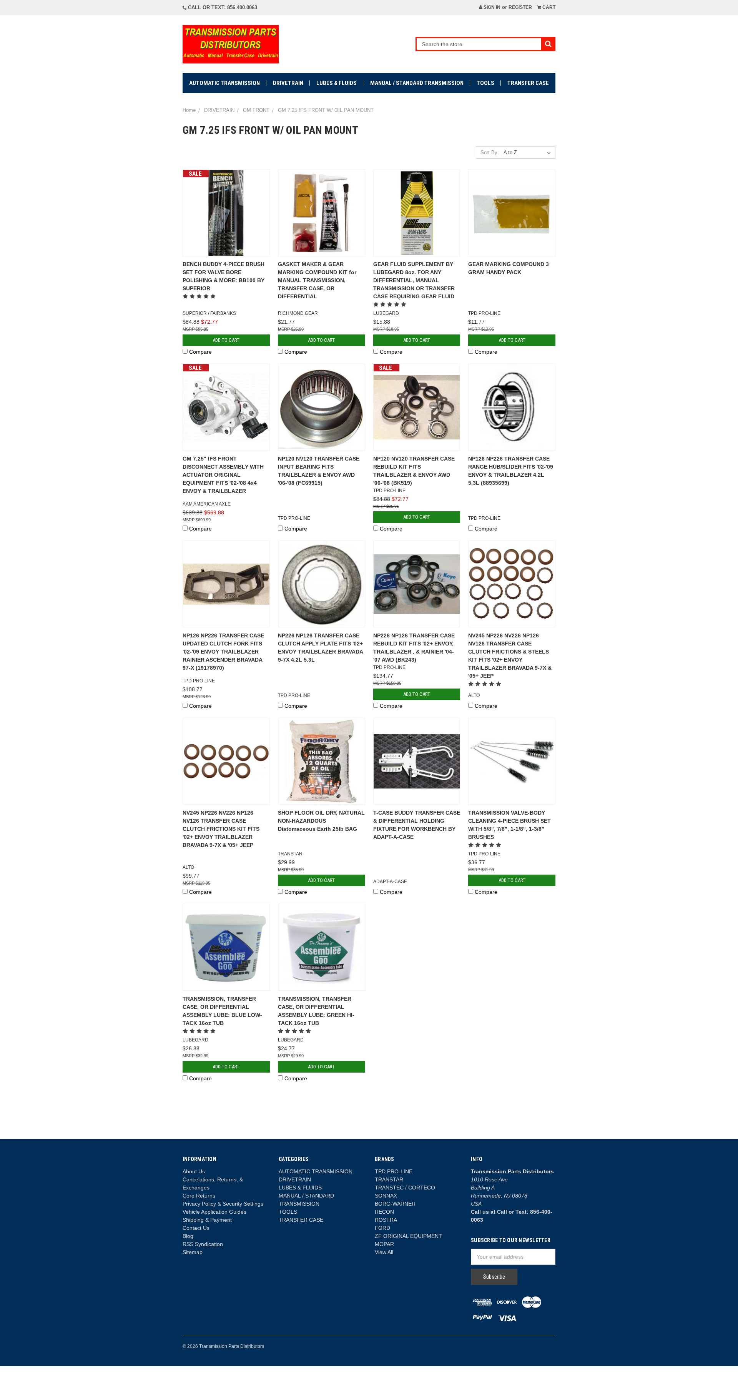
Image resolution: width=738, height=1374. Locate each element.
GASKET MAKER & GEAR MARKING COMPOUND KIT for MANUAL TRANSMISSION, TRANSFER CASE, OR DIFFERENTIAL (317, 280)
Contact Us (196, 1228)
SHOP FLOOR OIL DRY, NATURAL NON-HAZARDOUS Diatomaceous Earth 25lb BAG (321, 821)
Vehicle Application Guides (214, 1212)
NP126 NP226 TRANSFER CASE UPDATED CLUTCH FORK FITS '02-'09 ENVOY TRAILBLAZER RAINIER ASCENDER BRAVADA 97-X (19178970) (223, 651)
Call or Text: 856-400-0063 (221, 7)
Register (520, 7)
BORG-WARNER (395, 1204)
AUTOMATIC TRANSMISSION (224, 83)
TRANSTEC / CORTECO (405, 1187)
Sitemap (193, 1252)
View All (384, 1252)
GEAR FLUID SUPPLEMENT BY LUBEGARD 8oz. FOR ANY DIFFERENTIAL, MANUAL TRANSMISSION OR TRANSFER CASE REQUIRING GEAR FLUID (414, 280)
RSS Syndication (203, 1244)
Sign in (491, 7)
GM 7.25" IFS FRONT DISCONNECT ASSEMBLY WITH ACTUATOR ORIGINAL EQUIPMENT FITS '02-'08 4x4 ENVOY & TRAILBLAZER (223, 475)
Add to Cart (226, 340)
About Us (194, 1171)
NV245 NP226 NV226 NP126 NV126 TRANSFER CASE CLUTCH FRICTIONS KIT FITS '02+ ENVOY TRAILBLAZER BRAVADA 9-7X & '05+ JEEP (221, 829)
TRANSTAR (389, 1179)
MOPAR (384, 1244)
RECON (384, 1212)
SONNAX (386, 1196)
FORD (382, 1228)
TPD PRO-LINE (393, 1171)
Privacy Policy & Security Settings (223, 1204)
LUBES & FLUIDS (336, 83)
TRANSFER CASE (528, 83)
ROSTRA (386, 1220)
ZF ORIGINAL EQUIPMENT (408, 1236)
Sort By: (489, 152)
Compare (200, 352)
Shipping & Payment (207, 1220)
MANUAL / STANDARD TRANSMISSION (417, 83)
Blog (188, 1236)
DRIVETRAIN (288, 83)
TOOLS (485, 83)
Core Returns (199, 1196)
